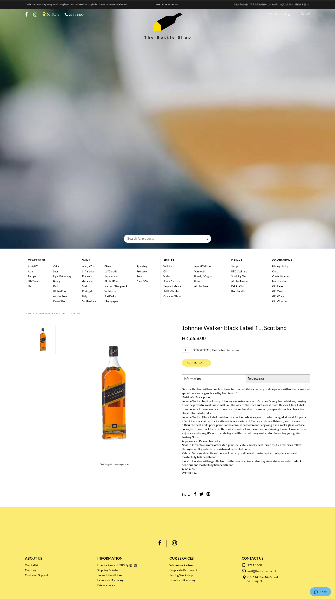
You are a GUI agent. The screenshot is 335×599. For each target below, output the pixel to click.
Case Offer (59, 301)
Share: (186, 494)
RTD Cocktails (239, 271)
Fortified (109, 296)
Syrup (234, 266)
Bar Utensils (238, 291)
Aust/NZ (33, 266)
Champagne (111, 301)
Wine (86, 260)
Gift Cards (278, 291)
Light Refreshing (62, 276)
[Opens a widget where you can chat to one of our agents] (320, 592)
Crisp (275, 271)
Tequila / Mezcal (172, 286)
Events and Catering (110, 580)
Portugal (87, 291)
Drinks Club (237, 286)
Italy (84, 296)
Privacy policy (106, 585)
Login (288, 14)
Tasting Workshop (181, 575)
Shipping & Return (108, 570)
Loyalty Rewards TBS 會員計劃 (117, 565)
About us (275, 14)
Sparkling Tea (238, 276)
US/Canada (34, 281)
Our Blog (30, 570)
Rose (139, 276)
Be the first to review (225, 350)
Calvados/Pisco (171, 296)
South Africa (89, 301)
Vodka (166, 276)
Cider (56, 266)
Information (192, 379)
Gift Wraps (278, 296)
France (86, 276)
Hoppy (56, 281)
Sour (55, 271)
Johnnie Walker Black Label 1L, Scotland (58, 313)
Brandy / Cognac (203, 276)
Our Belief (31, 565)
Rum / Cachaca (171, 281)
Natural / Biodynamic (116, 286)
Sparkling (142, 266)
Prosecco (142, 271)
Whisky (167, 266)
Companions (282, 260)
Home (28, 313)
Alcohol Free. (60, 296)
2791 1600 (76, 14)
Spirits (168, 260)
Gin (165, 271)
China (107, 266)
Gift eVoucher (279, 301)
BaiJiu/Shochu (171, 291)
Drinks (236, 260)
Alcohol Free (111, 281)
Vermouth (199, 271)
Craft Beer (36, 260)
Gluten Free (59, 291)
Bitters (198, 281)
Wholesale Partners (182, 565)
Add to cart (196, 362)
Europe (32, 276)
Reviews (256, 379)
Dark (56, 286)
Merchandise (279, 281)
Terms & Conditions (109, 575)
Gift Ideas (277, 286)
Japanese (109, 276)
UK (29, 286)
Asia (30, 271)
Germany (87, 281)
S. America (88, 271)
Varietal (108, 291)
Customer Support (36, 575)
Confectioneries (281, 276)
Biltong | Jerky (280, 266)
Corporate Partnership (183, 570)
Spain (85, 286)
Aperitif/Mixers (202, 266)
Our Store (53, 14)
